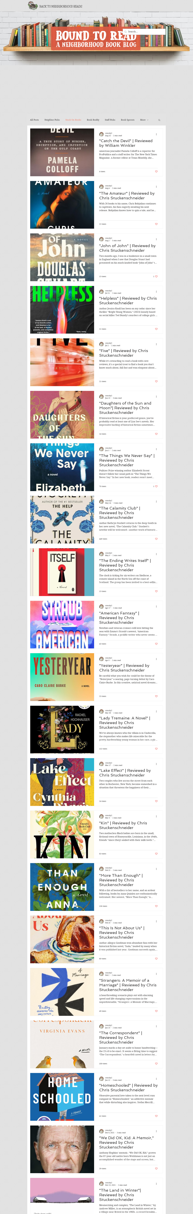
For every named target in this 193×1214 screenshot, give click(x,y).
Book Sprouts (128, 120)
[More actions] (157, 134)
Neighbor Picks (52, 120)
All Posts (34, 120)
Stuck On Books (73, 120)
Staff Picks (110, 120)
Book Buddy (93, 120)
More (143, 120)
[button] (159, 120)
